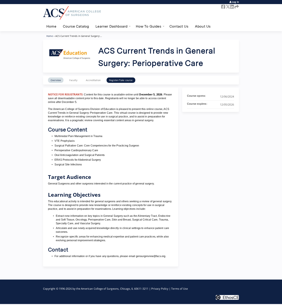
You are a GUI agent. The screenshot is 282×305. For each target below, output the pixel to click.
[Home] (72, 13)
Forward (236, 6)
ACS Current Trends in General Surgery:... (78, 36)
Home (51, 26)
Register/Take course (121, 80)
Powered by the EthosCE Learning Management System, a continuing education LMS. (227, 297)
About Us (203, 26)
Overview (56, 80)
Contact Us (178, 26)
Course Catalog (76, 26)
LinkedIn (231, 6)
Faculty (73, 80)
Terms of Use (179, 288)
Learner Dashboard (111, 26)
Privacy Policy (159, 288)
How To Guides (148, 26)
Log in (235, 2)
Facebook (223, 6)
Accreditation (93, 80)
